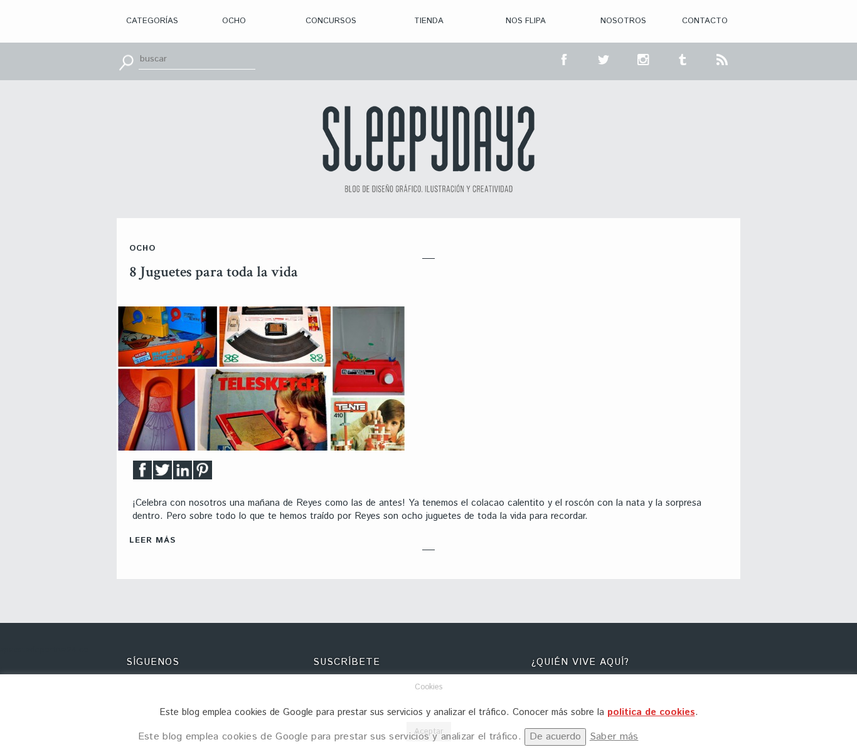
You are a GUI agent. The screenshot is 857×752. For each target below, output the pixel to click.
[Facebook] (142, 473)
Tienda (429, 21)
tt (604, 58)
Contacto (705, 21)
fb (564, 58)
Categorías (152, 21)
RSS (722, 58)
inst (643, 58)
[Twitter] (162, 473)
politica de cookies (651, 712)
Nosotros (623, 21)
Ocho (234, 21)
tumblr (683, 58)
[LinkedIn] (183, 473)
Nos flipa (526, 21)
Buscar (126, 61)
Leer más (152, 540)
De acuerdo (555, 736)
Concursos (331, 21)
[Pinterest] (203, 473)
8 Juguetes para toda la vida (213, 271)
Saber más (614, 736)
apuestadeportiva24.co (44, 650)
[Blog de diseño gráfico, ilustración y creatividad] (428, 149)
